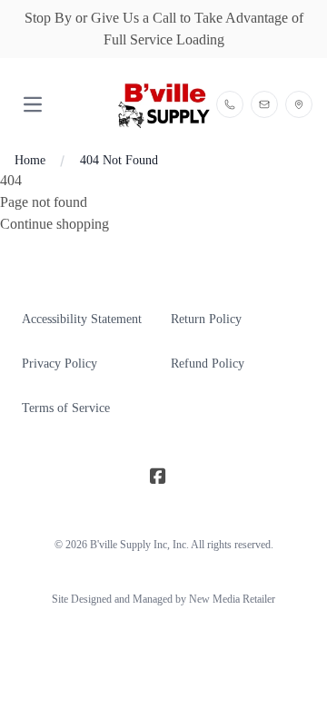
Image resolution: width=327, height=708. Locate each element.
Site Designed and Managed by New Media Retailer (163, 599)
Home (30, 160)
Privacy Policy (59, 363)
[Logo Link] (163, 105)
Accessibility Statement (82, 319)
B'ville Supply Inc (128, 544)
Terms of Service (66, 408)
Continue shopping (54, 223)
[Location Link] (298, 104)
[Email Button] (264, 104)
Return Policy (206, 319)
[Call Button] (229, 104)
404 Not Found (119, 160)
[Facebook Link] (158, 477)
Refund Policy (207, 363)
